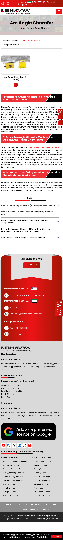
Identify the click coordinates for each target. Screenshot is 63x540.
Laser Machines (9, 484)
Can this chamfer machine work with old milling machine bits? (27, 212)
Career (24, 509)
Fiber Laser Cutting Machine (44, 480)
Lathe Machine (24, 519)
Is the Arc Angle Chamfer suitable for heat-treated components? (24, 221)
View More (30, 265)
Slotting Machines (41, 469)
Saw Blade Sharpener (42, 492)
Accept (56, 536)
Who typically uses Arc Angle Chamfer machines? (23, 237)
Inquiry (16, 509)
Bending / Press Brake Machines (15, 461)
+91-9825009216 (21, 328)
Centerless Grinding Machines (14, 469)
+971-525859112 (21, 308)
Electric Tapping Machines (13, 477)
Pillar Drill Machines (10, 496)
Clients (46, 504)
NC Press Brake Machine (43, 496)
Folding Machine (40, 488)
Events (54, 504)
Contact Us (33, 509)
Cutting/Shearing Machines (13, 473)
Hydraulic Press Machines (13, 480)
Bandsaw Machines (10, 457)
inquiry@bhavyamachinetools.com (28, 334)
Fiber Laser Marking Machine (45, 477)
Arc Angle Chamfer (31, 40)
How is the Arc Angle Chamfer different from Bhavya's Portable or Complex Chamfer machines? (25, 230)
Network (38, 504)
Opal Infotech (52, 519)
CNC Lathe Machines (11, 465)
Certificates (44, 509)
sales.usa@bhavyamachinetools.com (29, 295)
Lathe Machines (9, 488)
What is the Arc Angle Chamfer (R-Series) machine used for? (28, 205)
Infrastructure (27, 504)
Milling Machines (9, 492)
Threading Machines (41, 473)
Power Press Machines (42, 461)
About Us (16, 504)
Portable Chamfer (10, 40)
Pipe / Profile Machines (42, 457)
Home (8, 504)
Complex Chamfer (11, 44)
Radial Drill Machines (42, 465)
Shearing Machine (41, 484)
